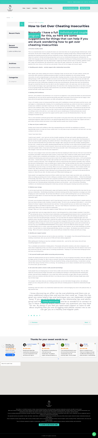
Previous (34, 322)
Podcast (50, 8)
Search (22, 24)
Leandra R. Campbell (31, 344)
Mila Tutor (66, 344)
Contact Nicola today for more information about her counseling (17, 2)
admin (11, 51)
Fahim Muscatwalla (50, 344)
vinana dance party (50, 301)
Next (86, 322)
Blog (46, 8)
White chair (18, 51)
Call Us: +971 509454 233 (90, 2)
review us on (9, 354)
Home (24, 8)
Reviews (42, 8)
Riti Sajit (85, 344)
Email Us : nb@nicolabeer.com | (76, 2)
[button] (94, 434)
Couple (28, 8)
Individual (35, 8)
